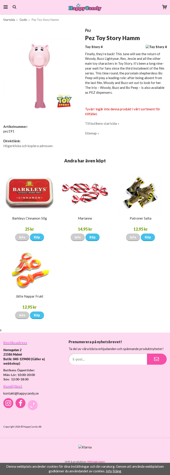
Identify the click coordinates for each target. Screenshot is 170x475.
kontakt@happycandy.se (21, 393)
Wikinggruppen (96, 461)
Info (22, 237)
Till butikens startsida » (102, 123)
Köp (37, 237)
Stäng (117, 471)
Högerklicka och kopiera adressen (28, 146)
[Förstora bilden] (40, 72)
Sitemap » (92, 133)
